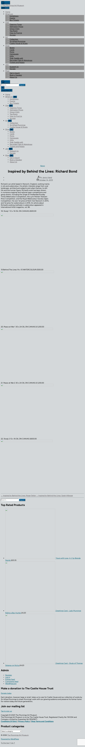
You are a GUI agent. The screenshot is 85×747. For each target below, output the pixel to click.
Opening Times (16, 24)
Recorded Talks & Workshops (21, 60)
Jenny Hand (47, 177)
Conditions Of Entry (9, 721)
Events (12, 18)
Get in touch (15, 73)
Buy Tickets (14, 20)
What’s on (9, 14)
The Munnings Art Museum (18, 735)
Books (12, 48)
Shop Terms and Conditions (42, 721)
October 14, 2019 (46, 180)
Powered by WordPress (10, 739)
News (42, 166)
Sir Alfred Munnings (17, 41)
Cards (12, 50)
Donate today (6, 693)
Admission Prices (16, 27)
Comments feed (11, 681)
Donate (12, 69)
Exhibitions (14, 16)
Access (12, 35)
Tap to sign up (6, 711)
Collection (14, 39)
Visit (7, 22)
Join (7, 65)
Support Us (14, 67)
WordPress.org (10, 684)
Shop (7, 46)
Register (8, 675)
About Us (13, 77)
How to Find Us (16, 33)
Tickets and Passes (17, 62)
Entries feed (10, 679)
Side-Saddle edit (16, 58)
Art (6, 37)
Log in (7, 677)
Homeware (14, 54)
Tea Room (14, 31)
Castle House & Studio (19, 43)
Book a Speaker (16, 75)
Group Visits (14, 29)
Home (7, 12)
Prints (12, 52)
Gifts (12, 56)
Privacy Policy (24, 721)
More (7, 71)
